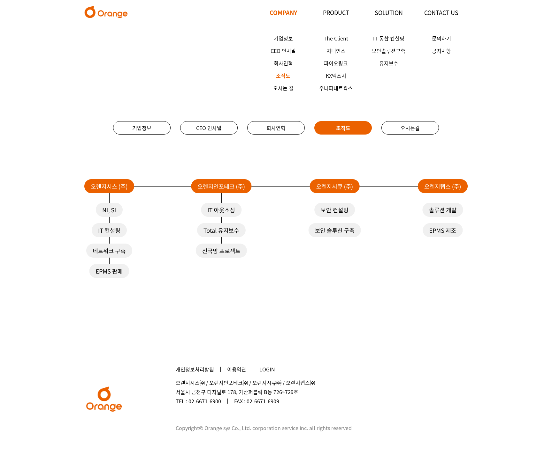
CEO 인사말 (283, 51)
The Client (336, 38)
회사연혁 (283, 63)
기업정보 (283, 38)
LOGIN (267, 369)
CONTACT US (441, 12)
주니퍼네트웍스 (336, 88)
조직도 (283, 75)
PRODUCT (336, 12)
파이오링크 (336, 63)
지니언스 (336, 51)
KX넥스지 (336, 75)
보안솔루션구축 (388, 51)
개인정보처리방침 (195, 369)
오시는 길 (283, 88)
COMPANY (283, 12)
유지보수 (388, 63)
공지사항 (441, 51)
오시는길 (410, 128)
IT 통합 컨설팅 (388, 38)
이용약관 (236, 369)
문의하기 (441, 38)
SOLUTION (389, 12)
